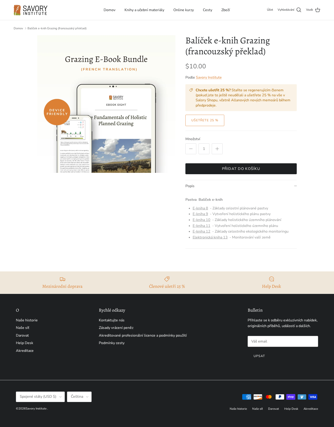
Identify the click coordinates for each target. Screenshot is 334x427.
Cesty (207, 9)
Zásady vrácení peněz (116, 327)
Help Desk (24, 342)
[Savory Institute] (31, 10)
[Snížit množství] (190, 148)
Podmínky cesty (112, 342)
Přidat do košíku (241, 168)
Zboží (225, 9)
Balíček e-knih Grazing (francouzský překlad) (57, 28)
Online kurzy (183, 9)
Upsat (259, 356)
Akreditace (25, 350)
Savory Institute (209, 77)
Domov (109, 9)
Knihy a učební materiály (144, 9)
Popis (189, 186)
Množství (192, 139)
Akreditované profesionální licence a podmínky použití (143, 335)
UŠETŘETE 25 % (205, 120)
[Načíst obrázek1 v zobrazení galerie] (106, 104)
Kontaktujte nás (112, 320)
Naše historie (27, 320)
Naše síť (22, 327)
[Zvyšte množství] (217, 148)
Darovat (22, 335)
